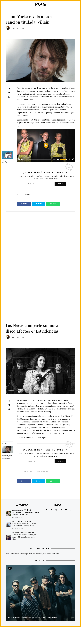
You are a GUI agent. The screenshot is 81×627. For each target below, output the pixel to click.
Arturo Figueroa (28, 471)
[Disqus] (40, 236)
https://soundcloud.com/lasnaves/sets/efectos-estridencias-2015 (43, 400)
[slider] (36, 159)
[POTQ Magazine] (40, 4)
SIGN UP (60, 184)
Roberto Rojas (44, 471)
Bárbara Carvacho (18, 27)
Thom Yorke (27, 194)
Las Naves (37, 471)
